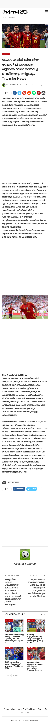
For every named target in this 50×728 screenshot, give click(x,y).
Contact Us (42, 709)
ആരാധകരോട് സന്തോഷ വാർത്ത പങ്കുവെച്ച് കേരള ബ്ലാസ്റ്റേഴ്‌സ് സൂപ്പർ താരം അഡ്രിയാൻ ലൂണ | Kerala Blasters (36, 587)
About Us (25, 713)
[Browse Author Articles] (25, 554)
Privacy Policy (9, 709)
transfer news (13, 483)
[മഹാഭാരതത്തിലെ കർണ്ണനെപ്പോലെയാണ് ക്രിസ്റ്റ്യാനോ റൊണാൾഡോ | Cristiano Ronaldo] (36, 653)
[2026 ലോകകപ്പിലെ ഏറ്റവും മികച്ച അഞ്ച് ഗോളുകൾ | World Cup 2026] (14, 653)
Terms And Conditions (26, 709)
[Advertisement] (25, 155)
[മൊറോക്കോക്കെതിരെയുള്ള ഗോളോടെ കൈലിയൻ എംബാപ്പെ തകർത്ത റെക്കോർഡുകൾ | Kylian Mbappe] (14, 625)
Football (6, 54)
